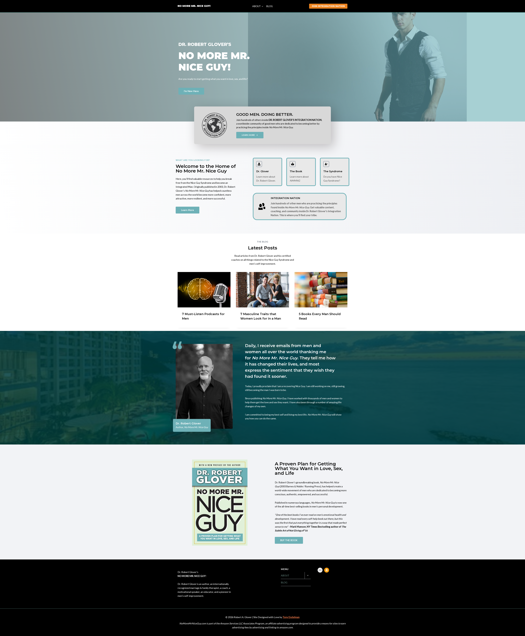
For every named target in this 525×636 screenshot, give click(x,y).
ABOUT (285, 575)
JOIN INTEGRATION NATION (328, 6)
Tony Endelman (291, 617)
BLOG (269, 6)
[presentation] (204, 289)
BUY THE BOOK (289, 540)
